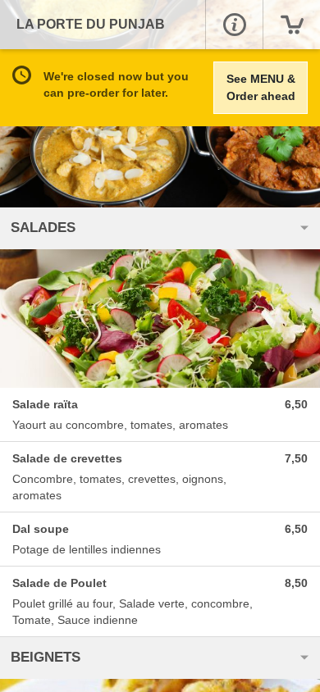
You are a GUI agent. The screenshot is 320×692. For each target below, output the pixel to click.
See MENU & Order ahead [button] (260, 87)
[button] (234, 24)
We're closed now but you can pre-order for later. (116, 84)
